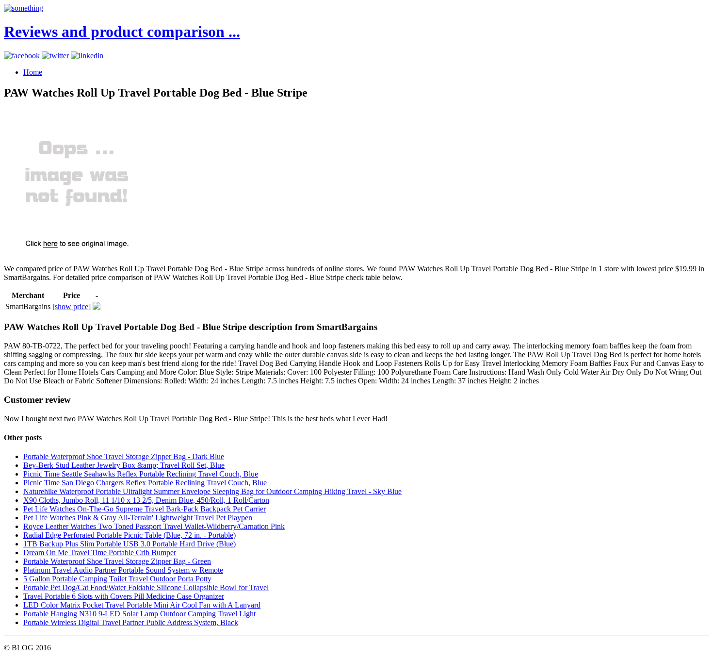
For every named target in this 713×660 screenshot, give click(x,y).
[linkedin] (87, 55)
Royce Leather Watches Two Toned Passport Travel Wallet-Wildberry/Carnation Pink (154, 526)
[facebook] (22, 55)
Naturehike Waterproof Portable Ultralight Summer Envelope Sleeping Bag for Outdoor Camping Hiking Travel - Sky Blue (212, 491)
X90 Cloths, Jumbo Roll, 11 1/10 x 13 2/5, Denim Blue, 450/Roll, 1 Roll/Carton (146, 500)
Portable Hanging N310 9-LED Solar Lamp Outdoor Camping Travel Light (139, 614)
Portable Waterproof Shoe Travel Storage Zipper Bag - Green (117, 561)
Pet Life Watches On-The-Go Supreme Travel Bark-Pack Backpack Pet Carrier (144, 509)
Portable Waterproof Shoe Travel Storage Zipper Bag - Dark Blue (123, 456)
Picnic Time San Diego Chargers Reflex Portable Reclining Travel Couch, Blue (145, 482)
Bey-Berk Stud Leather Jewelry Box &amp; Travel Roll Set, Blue (124, 465)
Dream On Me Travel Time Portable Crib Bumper (99, 552)
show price (71, 306)
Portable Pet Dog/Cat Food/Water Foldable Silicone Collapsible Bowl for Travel (146, 587)
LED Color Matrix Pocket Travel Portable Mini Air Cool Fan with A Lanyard (141, 605)
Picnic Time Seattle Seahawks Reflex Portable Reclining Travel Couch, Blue (140, 474)
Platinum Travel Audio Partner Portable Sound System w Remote (123, 570)
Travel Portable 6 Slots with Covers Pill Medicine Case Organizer (123, 596)
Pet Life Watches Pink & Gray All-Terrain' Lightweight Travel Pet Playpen (137, 517)
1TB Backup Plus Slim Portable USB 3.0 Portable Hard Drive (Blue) (129, 544)
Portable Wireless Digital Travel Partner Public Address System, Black (130, 622)
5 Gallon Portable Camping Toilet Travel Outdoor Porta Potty (117, 579)
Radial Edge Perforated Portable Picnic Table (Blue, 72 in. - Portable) (129, 535)
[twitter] (55, 55)
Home (32, 72)
